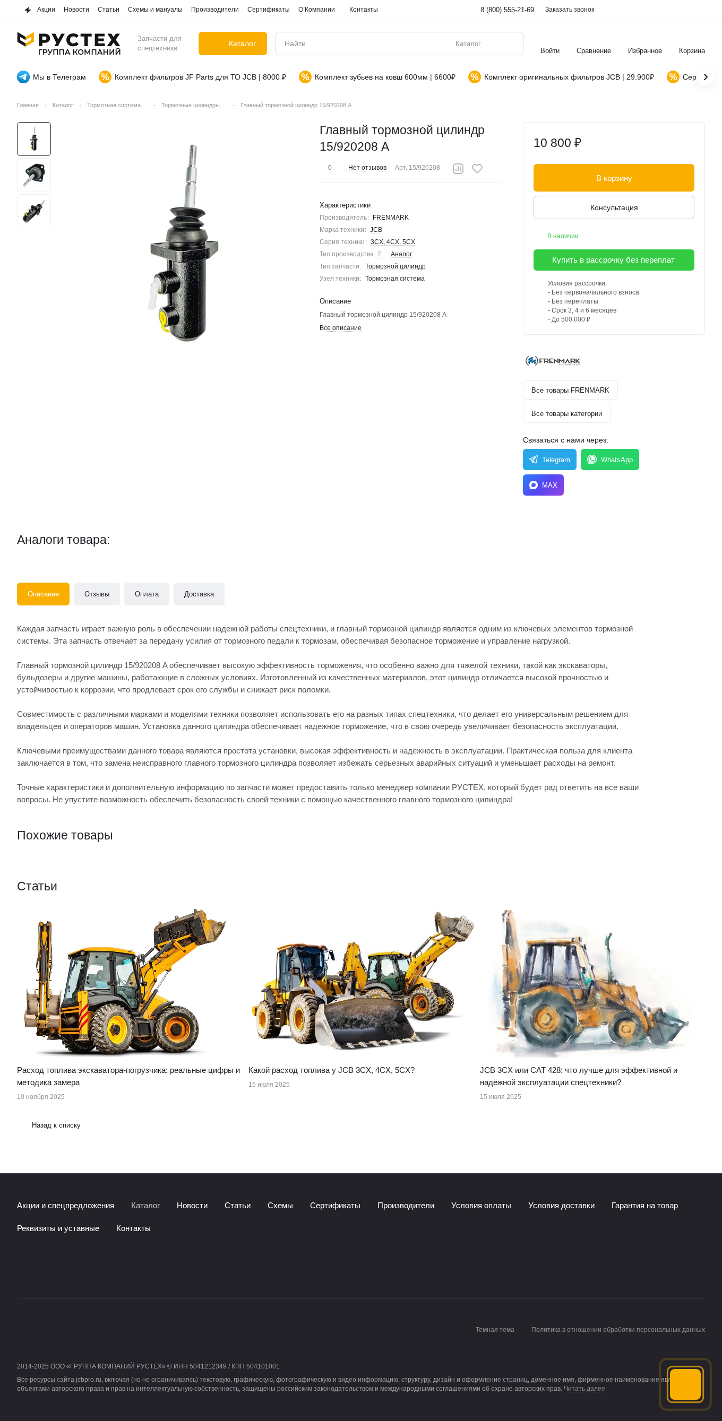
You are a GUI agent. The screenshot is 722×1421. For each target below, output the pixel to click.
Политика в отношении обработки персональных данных (618, 1329)
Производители (405, 1205)
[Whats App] (65, 1266)
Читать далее (584, 1388)
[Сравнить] (458, 168)
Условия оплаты (481, 1205)
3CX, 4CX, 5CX (393, 242)
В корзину (614, 178)
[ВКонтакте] (23, 1266)
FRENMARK (391, 217)
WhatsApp (617, 460)
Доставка (199, 594)
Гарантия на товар (645, 1205)
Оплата (147, 594)
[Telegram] (44, 1266)
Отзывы (96, 594)
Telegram (556, 460)
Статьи (238, 1205)
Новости (192, 1205)
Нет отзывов (367, 167)
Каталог (145, 1205)
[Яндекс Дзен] (87, 1266)
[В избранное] (477, 168)
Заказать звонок (569, 9)
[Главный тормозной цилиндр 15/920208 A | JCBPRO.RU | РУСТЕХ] (185, 243)
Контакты (133, 1228)
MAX (549, 485)
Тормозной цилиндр (395, 266)
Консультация (614, 207)
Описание (43, 594)
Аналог (401, 254)
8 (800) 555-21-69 (507, 10)
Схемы (280, 1205)
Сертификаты (335, 1205)
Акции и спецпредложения (65, 1205)
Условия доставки (561, 1205)
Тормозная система (395, 278)
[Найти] (509, 43)
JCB (376, 229)
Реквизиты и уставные (58, 1228)
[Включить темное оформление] (698, 10)
